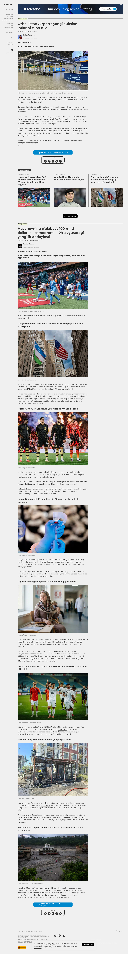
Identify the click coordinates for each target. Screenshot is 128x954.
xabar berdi (37, 102)
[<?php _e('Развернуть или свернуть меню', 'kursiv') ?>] (12, 50)
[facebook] (55, 936)
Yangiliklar (9, 14)
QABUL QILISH (88, 944)
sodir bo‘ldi (45, 805)
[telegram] (64, 936)
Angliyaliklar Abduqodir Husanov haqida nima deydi (69, 178)
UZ (9, 9)
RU (6, 9)
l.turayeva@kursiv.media (30, 38)
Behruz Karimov (36, 251)
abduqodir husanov (24, 251)
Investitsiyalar (8, 18)
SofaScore (28, 489)
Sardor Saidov (28, 244)
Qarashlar (10, 16)
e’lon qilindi (49, 387)
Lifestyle (10, 30)
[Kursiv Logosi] (8, 4)
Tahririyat (10, 42)
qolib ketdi (54, 642)
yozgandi (36, 143)
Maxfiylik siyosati (96, 940)
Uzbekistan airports (24, 42)
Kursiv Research (8, 27)
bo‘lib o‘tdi (62, 729)
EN (12, 9)
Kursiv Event (9, 32)
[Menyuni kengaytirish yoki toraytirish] (12, 37)
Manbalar (10, 23)
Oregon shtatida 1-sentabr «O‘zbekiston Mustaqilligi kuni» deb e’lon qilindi (104, 179)
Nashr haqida (60, 940)
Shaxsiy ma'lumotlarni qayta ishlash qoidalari (104, 943)
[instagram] (60, 936)
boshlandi (41, 562)
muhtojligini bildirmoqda (58, 897)
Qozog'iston (9, 53)
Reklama (10, 44)
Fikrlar (11, 25)
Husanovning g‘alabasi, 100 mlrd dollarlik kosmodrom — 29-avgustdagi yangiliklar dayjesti (33, 181)
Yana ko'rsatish (70, 216)
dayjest (44, 251)
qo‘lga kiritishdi (48, 477)
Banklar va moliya (7, 21)
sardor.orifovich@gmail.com (31, 247)
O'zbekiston (9, 55)
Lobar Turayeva (29, 35)
